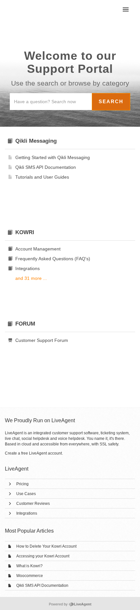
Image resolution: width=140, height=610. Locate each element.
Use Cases (26, 493)
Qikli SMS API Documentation (42, 585)
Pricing (22, 484)
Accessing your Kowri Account (42, 556)
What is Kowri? (29, 566)
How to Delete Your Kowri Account (46, 546)
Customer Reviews (33, 503)
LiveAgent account (45, 453)
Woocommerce (29, 575)
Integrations (26, 513)
